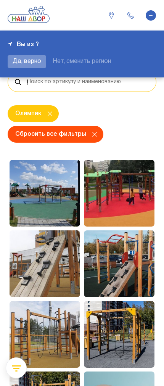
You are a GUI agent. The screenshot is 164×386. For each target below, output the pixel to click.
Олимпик (28, 113)
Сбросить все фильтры (50, 134)
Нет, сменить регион (82, 61)
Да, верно (27, 61)
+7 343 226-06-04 (130, 15)
